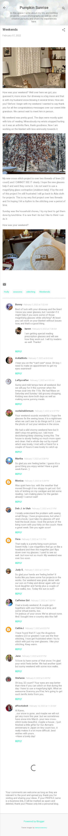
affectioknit (21, 705)
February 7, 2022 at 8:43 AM (40, 358)
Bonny (18, 304)
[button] (63, 30)
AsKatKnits (21, 358)
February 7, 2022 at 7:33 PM (37, 570)
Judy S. (19, 569)
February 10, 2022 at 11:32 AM (42, 706)
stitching (30, 291)
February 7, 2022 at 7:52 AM (36, 304)
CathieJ (19, 628)
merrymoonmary (41, 828)
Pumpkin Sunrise (34, 7)
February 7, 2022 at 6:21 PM (44, 508)
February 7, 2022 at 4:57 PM (47, 411)
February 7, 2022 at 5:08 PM (36, 459)
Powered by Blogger (34, 821)
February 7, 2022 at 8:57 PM (34, 656)
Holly (6, 291)
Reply (18, 351)
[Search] (63, 8)
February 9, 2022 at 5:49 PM (38, 678)
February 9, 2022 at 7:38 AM (44, 329)
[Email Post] (4, 285)
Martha (19, 458)
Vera (17, 539)
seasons (17, 291)
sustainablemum (24, 410)
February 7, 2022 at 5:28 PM (37, 481)
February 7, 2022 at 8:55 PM (37, 628)
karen (28, 328)
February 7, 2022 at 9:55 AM (42, 380)
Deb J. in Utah (23, 508)
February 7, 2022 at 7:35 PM (43, 600)
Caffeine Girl (22, 600)
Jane (18, 656)
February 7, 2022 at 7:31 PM (34, 539)
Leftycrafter (22, 380)
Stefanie (20, 678)
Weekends (44, 291)
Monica (19, 480)
